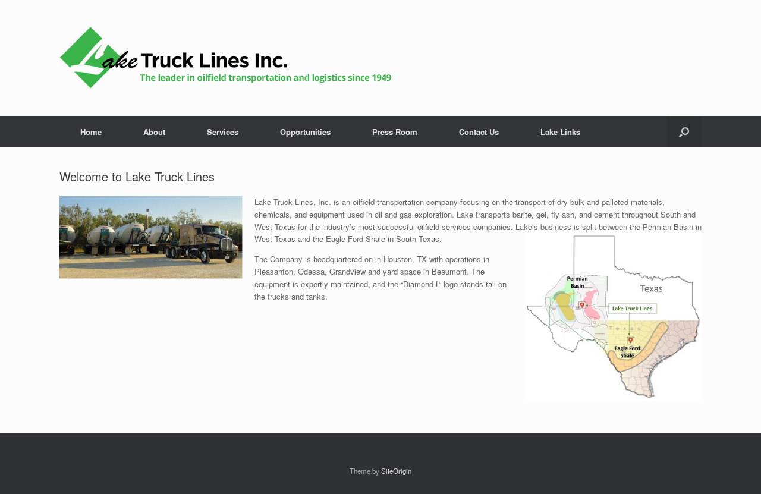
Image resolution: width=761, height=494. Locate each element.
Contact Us (479, 131)
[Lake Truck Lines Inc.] (225, 58)
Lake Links (560, 131)
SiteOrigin (396, 471)
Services (222, 131)
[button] (684, 131)
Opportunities (305, 131)
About (154, 131)
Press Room (394, 131)
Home (91, 131)
